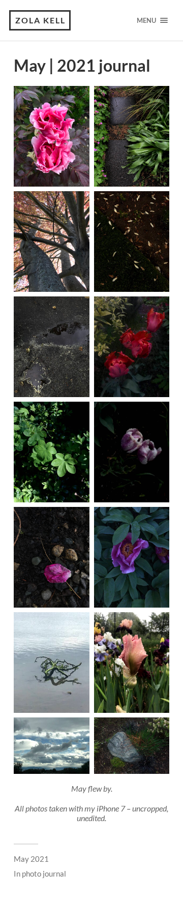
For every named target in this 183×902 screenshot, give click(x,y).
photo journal (44, 873)
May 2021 (31, 858)
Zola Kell (40, 20)
